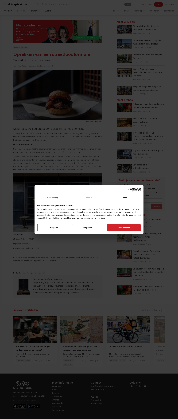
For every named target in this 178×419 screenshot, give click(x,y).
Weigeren (54, 228)
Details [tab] (89, 197)
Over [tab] (125, 197)
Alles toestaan (124, 228)
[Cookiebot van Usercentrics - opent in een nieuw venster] (130, 189)
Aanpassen (87, 228)
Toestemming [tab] (52, 197)
